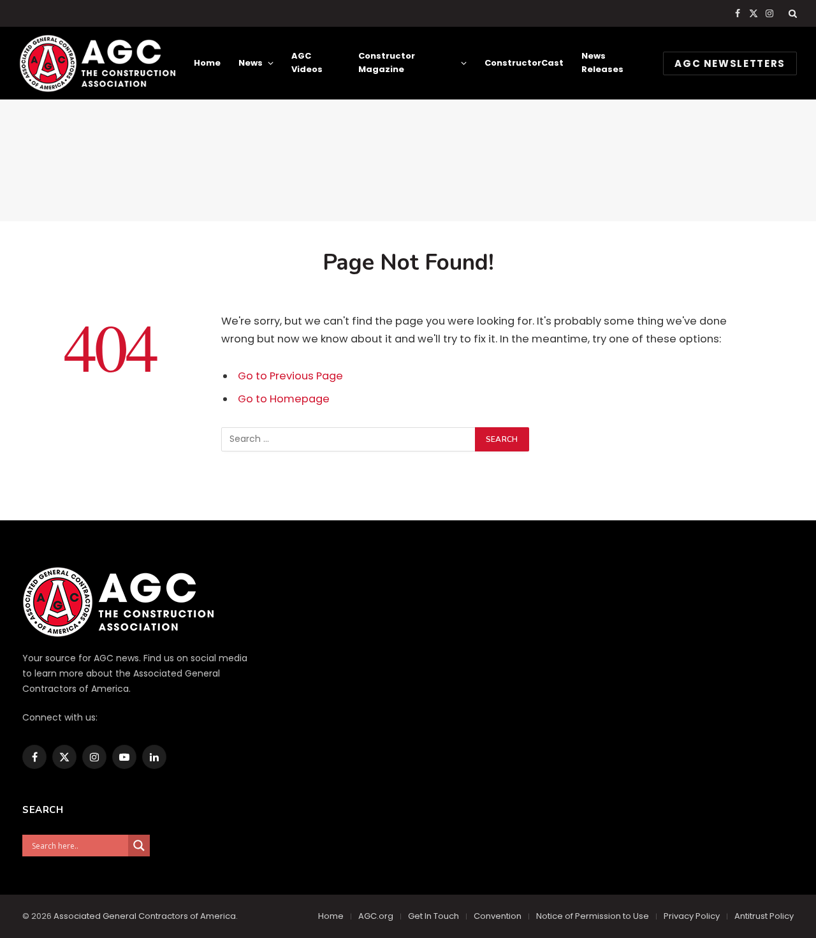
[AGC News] (97, 63)
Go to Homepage (284, 399)
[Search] (791, 13)
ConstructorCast (524, 63)
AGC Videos (307, 62)
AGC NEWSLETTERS (729, 63)
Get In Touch (433, 916)
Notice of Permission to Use (592, 916)
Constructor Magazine (386, 62)
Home (207, 63)
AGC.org (375, 916)
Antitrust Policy (764, 916)
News (250, 63)
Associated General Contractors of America (145, 916)
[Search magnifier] (139, 845)
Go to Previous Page (290, 376)
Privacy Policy (692, 916)
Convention (497, 916)
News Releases (602, 62)
